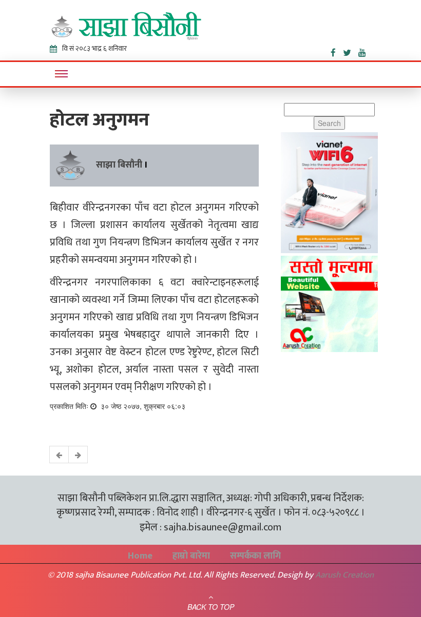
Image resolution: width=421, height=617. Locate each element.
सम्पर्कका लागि (255, 556)
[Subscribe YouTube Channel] (364, 51)
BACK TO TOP (210, 607)
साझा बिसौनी (119, 165)
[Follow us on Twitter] (350, 51)
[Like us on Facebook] (337, 51)
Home (140, 556)
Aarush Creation (344, 575)
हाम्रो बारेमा (191, 556)
